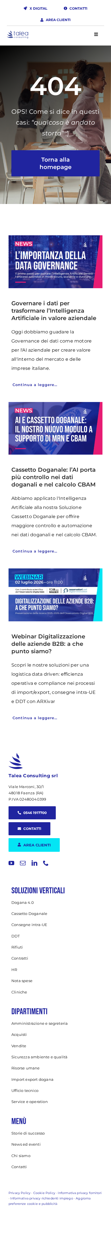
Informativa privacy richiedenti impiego (41, 1198)
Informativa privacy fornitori (80, 1193)
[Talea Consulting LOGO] (17, 33)
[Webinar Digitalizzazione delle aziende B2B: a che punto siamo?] (55, 594)
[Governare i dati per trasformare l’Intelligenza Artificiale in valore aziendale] (55, 261)
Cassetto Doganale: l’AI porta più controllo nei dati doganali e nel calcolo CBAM (53, 477)
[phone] (46, 863)
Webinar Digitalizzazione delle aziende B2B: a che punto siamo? (48, 644)
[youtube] (11, 863)
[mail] (23, 863)
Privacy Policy (19, 1193)
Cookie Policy (44, 1193)
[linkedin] (34, 863)
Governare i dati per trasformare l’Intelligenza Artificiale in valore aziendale (53, 310)
